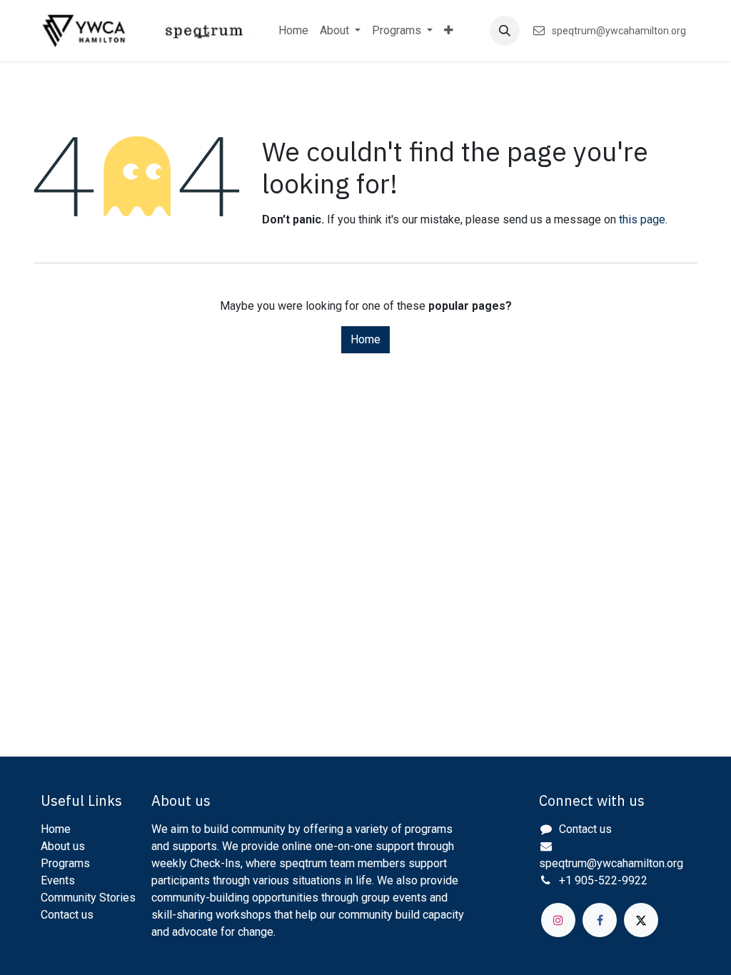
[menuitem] (293, 30)
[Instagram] (558, 920)
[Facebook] (600, 920)
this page (642, 219)
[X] (641, 920)
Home (365, 339)
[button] (505, 31)
